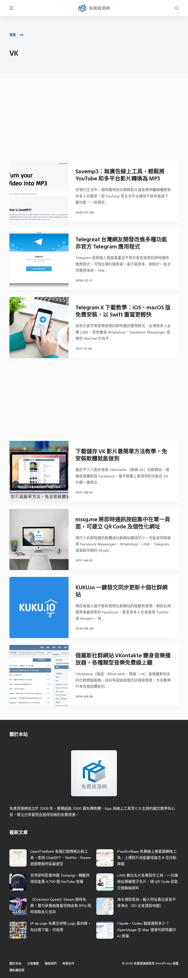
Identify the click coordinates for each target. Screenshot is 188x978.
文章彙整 (33, 963)
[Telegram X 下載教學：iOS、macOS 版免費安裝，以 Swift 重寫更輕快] (39, 327)
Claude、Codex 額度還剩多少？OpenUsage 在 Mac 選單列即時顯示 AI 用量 (146, 929)
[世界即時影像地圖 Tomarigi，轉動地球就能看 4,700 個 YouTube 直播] (18, 882)
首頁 (12, 35)
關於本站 (15, 963)
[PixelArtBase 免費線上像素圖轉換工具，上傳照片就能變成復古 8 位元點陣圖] (104, 858)
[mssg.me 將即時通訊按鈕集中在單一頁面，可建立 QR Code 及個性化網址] (39, 539)
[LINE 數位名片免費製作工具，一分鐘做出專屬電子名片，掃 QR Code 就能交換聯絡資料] (104, 882)
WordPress (163, 963)
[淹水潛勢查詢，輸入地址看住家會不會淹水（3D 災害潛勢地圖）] (104, 906)
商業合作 (68, 963)
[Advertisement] (94, 119)
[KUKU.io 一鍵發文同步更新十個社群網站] (39, 607)
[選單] (11, 8)
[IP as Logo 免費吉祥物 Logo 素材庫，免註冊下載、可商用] (18, 930)
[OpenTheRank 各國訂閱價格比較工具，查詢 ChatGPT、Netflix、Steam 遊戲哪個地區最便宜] (18, 858)
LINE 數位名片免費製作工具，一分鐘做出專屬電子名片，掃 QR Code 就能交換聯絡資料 (147, 881)
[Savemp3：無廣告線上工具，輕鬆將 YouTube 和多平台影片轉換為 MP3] (39, 191)
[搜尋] (177, 8)
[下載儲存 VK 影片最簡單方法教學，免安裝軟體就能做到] (39, 471)
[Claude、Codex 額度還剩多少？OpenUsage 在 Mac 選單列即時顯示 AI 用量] (104, 930)
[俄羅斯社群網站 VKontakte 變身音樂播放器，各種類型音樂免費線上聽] (39, 675)
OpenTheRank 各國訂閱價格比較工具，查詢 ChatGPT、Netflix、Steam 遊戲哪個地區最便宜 (60, 857)
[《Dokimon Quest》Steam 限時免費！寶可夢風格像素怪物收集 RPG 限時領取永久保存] (18, 906)
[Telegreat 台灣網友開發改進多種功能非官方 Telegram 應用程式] (39, 259)
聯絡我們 (51, 963)
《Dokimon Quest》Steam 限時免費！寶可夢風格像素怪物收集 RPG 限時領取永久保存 (60, 905)
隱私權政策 (16, 970)
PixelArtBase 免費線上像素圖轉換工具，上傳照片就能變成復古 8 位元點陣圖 (147, 857)
